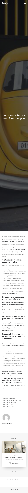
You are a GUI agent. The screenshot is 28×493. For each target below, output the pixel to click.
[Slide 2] (14, 471)
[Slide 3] (15, 471)
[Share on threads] (10, 479)
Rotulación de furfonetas (8, 404)
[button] (25, 3)
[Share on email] (21, 479)
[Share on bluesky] (17, 479)
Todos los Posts (14, 489)
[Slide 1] (12, 471)
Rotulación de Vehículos (8, 406)
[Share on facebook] (7, 479)
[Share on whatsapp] (15, 479)
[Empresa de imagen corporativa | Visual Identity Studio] (5, 3)
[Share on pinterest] (12, 479)
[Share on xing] (19, 479)
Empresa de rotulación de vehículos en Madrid (12, 400)
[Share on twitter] (9, 479)
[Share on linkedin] (14, 479)
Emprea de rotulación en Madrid (9, 398)
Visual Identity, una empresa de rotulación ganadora (13, 388)
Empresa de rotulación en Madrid (9, 402)
